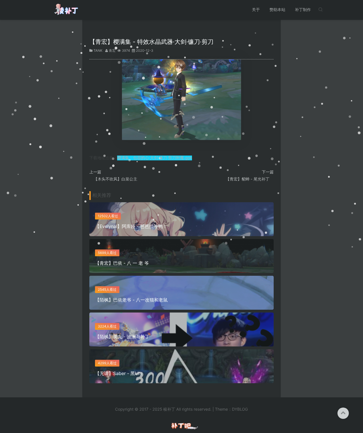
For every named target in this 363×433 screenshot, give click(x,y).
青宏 (112, 50)
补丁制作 (303, 9)
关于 (256, 9)
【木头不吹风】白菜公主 (115, 179)
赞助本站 (277, 9)
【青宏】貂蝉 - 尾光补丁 (247, 179)
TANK (97, 50)
